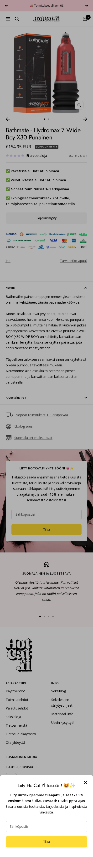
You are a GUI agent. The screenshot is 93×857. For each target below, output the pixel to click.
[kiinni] (85, 782)
